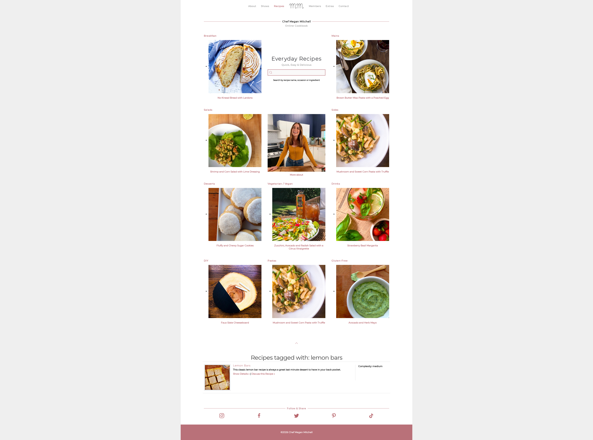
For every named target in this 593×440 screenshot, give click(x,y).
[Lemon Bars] (217, 377)
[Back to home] (296, 6)
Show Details (240, 373)
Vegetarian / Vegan (280, 183)
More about (296, 174)
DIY (206, 260)
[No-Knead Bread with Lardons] (234, 66)
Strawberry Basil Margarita (362, 245)
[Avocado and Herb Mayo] (362, 291)
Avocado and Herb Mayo (363, 322)
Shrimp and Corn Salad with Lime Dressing (235, 171)
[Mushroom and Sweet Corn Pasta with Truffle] (362, 140)
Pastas (272, 260)
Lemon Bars (241, 365)
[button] (296, 343)
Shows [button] (265, 6)
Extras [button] (330, 6)
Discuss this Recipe (262, 373)
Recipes (279, 6)
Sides (335, 109)
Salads (208, 109)
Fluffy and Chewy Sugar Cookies (235, 245)
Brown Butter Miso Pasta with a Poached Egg (362, 97)
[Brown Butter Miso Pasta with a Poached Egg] (362, 66)
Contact (344, 6)
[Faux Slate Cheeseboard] (234, 291)
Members (315, 6)
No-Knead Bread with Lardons (235, 97)
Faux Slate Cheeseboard (235, 322)
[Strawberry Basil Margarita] (362, 214)
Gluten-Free (340, 260)
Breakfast (210, 35)
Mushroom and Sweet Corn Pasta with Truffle (362, 171)
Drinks (336, 183)
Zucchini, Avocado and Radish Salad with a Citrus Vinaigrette (298, 247)
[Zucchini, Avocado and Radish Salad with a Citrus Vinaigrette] (298, 214)
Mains (335, 35)
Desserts (209, 183)
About (252, 6)
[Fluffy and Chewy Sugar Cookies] (234, 214)
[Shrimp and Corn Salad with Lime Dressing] (234, 140)
